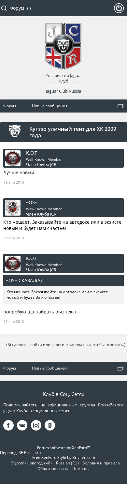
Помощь (80, 468)
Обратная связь (52, 468)
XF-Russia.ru (30, 452)
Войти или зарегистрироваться (119, 10)
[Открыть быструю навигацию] (120, 106)
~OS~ (31, 202)
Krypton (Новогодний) (31, 463)
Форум (16, 8)
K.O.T (31, 153)
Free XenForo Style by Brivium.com (63, 457)
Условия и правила (101, 463)
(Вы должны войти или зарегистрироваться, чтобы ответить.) (65, 344)
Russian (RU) (67, 463)
